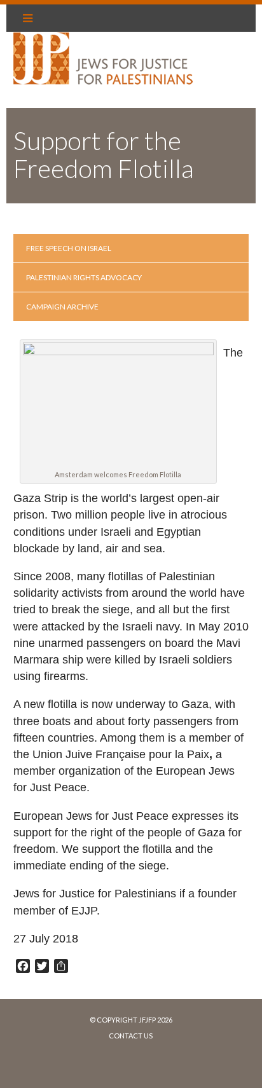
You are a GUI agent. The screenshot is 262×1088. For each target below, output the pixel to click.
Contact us (131, 1035)
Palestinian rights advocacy (84, 277)
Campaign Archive (62, 306)
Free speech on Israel (68, 248)
